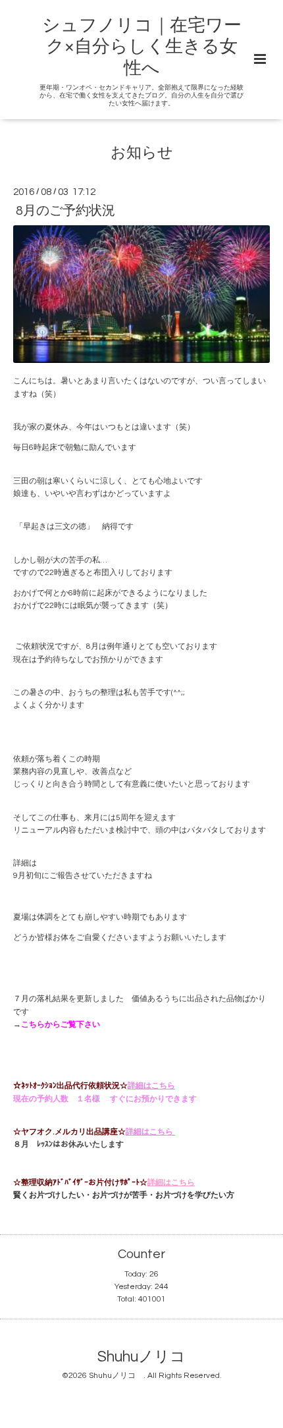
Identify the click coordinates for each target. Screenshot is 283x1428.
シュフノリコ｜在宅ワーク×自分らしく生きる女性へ (142, 47)
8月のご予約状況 (65, 210)
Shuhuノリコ (149, 1357)
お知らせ (142, 152)
